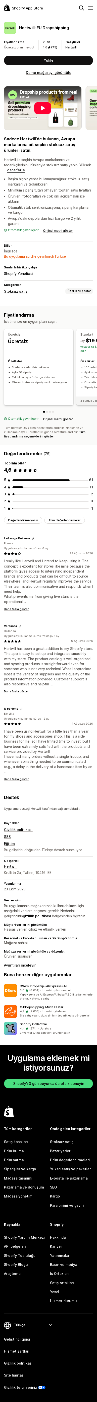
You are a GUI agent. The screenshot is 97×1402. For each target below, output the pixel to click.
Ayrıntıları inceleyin (20, 965)
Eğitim (9, 843)
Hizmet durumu (63, 1301)
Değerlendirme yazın (23, 520)
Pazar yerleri (60, 1151)
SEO (53, 1187)
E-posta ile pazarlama (69, 1178)
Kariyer (56, 1246)
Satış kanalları (16, 1142)
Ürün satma (14, 1160)
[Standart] (47, 412)
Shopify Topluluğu (20, 1255)
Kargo (55, 1196)
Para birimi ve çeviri (67, 1205)
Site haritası (14, 1375)
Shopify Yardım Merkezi (24, 1237)
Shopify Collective (33, 1024)
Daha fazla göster (16, 609)
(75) (54, 47)
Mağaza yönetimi (19, 1196)
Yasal (54, 1292)
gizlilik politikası (37, 916)
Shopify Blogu (16, 1264)
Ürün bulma (14, 1151)
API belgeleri (15, 1246)
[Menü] (90, 7)
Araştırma (12, 1273)
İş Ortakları (59, 1273)
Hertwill (71, 47)
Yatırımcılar (59, 1255)
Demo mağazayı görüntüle (48, 72)
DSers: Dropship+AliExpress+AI (43, 986)
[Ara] (81, 7)
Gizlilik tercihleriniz (20, 1387)
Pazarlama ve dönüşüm (24, 1187)
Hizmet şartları (16, 1351)
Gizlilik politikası (18, 829)
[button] (48, 992)
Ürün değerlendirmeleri (70, 1160)
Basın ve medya (63, 1264)
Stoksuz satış (16, 291)
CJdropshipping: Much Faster (41, 1007)
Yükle (48, 60)
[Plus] (50, 412)
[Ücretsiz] (44, 412)
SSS (7, 836)
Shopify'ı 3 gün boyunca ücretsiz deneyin (48, 1083)
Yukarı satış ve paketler (70, 1169)
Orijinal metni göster (58, 230)
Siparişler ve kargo (20, 1169)
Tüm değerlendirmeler (64, 520)
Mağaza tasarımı (18, 1178)
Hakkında (58, 1237)
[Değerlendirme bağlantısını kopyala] (33, 539)
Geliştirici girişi (17, 1339)
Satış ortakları (62, 1283)
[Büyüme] (53, 412)
